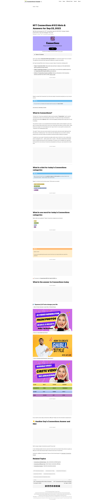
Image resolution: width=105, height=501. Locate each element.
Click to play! (60, 51)
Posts (37, 6)
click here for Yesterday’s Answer (39, 107)
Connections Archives (56, 492)
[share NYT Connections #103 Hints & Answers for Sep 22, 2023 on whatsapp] (55, 486)
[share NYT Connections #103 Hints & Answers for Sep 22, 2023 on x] (46, 486)
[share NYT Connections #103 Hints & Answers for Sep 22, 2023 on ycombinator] (59, 486)
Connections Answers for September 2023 (42, 476)
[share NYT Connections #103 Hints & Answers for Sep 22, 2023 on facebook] (52, 486)
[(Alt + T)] (41, 1)
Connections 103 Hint (38, 473)
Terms (59, 491)
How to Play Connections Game (65, 492)
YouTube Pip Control (63, 495)
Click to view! (52, 74)
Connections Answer (33, 1)
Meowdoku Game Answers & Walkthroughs (43, 494)
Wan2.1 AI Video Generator (50, 495)
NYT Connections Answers (39, 470)
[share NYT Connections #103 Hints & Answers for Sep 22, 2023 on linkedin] (48, 486)
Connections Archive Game (48, 492)
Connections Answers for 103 (49, 473)
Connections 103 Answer (61, 470)
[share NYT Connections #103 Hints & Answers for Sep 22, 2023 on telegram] (57, 486)
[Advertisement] (52, 15)
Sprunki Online (67, 494)
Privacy (56, 491)
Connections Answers (38, 466)
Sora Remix (44, 495)
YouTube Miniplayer (57, 495)
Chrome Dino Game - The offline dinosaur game (57, 494)
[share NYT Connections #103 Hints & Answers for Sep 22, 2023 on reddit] (50, 486)
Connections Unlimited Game (39, 492)
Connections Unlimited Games (40, 462)
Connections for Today (50, 470)
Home (34, 6)
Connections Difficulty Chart (39, 464)
